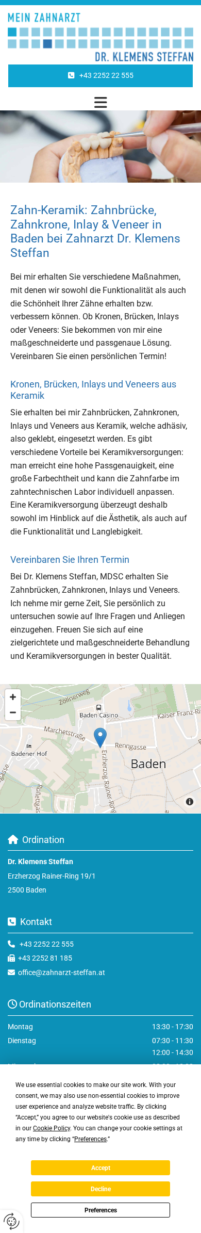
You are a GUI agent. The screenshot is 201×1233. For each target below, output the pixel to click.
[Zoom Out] (13, 712)
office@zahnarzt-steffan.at (61, 972)
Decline (101, 1189)
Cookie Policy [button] (51, 1128)
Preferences (101, 1210)
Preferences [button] (90, 1139)
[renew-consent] (11, 1221)
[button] (100, 76)
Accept (100, 1168)
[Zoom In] (13, 697)
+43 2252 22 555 (47, 944)
